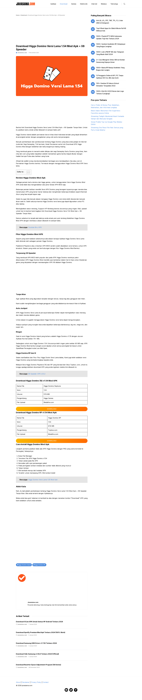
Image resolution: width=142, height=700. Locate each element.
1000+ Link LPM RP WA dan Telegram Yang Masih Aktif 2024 (110, 53)
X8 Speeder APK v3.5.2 (36, 374)
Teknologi (114, 4)
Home (18, 15)
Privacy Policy (36, 682)
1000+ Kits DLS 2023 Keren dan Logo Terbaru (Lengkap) (110, 92)
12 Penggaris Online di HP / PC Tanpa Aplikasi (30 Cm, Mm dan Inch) (109, 76)
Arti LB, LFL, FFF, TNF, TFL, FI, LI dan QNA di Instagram (109, 21)
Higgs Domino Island (24, 565)
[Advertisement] (52, 31)
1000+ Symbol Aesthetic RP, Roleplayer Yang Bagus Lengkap (110, 45)
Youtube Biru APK (35, 227)
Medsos (104, 4)
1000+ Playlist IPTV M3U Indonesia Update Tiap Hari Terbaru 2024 (109, 37)
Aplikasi (53, 4)
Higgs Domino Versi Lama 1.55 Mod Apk (42, 480)
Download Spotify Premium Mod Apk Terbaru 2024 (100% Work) (40, 632)
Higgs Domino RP (39, 565)
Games (73, 4)
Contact (45, 682)
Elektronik (83, 4)
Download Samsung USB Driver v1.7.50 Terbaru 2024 (36, 643)
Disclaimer (25, 682)
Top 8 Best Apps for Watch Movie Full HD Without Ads (111, 29)
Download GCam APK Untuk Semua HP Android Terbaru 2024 (39, 622)
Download (63, 4)
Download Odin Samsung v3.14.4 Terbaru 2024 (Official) (37, 654)
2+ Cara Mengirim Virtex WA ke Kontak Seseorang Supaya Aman (110, 61)
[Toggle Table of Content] (27, 172)
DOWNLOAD (51, 409)
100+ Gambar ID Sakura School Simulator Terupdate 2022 (107, 84)
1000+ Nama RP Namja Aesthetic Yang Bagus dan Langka (110, 69)
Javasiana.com (22, 52)
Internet (94, 4)
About (18, 682)
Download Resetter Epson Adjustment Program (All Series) (38, 665)
